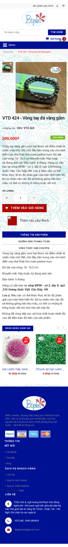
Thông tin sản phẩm (34, 235)
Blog (8, 463)
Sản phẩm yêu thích (43, 6)
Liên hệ (10, 474)
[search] (26, 32)
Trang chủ (8, 52)
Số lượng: (8, 191)
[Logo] (34, 403)
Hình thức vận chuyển (34, 248)
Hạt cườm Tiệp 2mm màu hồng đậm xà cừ (17, 369)
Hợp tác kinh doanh (17, 480)
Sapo (21, 490)
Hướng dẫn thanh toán (34, 241)
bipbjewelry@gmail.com (27, 529)
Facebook (11, 452)
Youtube (10, 457)
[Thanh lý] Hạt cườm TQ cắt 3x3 (51, 369)
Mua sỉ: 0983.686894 (18, 486)
